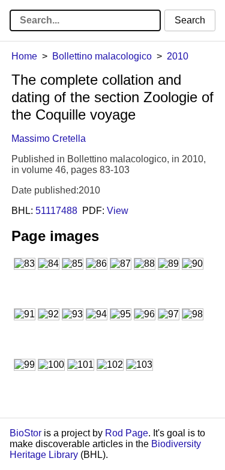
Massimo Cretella (48, 138)
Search (190, 20)
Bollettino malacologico (102, 56)
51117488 (56, 211)
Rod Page (126, 433)
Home (24, 56)
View (117, 211)
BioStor (25, 433)
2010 (177, 56)
